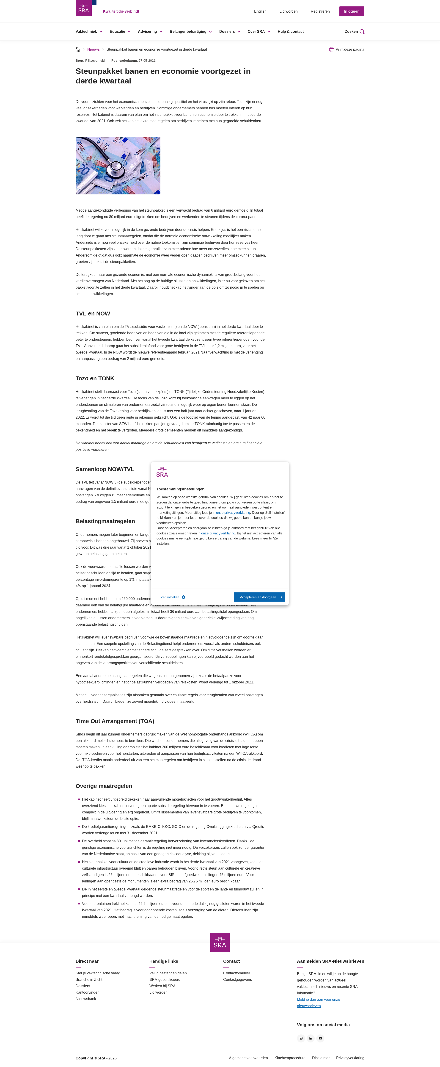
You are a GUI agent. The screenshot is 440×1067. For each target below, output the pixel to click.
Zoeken (351, 31)
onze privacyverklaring (233, 512)
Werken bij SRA (162, 986)
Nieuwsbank (86, 999)
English (260, 11)
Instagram (301, 1038)
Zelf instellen (170, 597)
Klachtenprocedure (290, 1058)
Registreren (320, 11)
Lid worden (289, 11)
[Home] (78, 49)
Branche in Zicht (89, 979)
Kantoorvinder (87, 992)
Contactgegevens (237, 979)
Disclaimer (321, 1058)
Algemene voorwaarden (248, 1058)
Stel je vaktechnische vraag (98, 973)
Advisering (147, 31)
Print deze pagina (350, 49)
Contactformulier (236, 973)
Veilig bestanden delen (168, 973)
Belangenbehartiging (188, 31)
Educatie (117, 31)
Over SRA (256, 31)
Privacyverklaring (350, 1058)
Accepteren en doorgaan (258, 597)
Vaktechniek (86, 31)
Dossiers (227, 31)
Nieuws (93, 49)
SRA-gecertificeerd (164, 979)
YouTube (320, 1038)
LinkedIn (311, 1038)
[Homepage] (84, 8)
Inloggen (352, 11)
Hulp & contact (291, 31)
